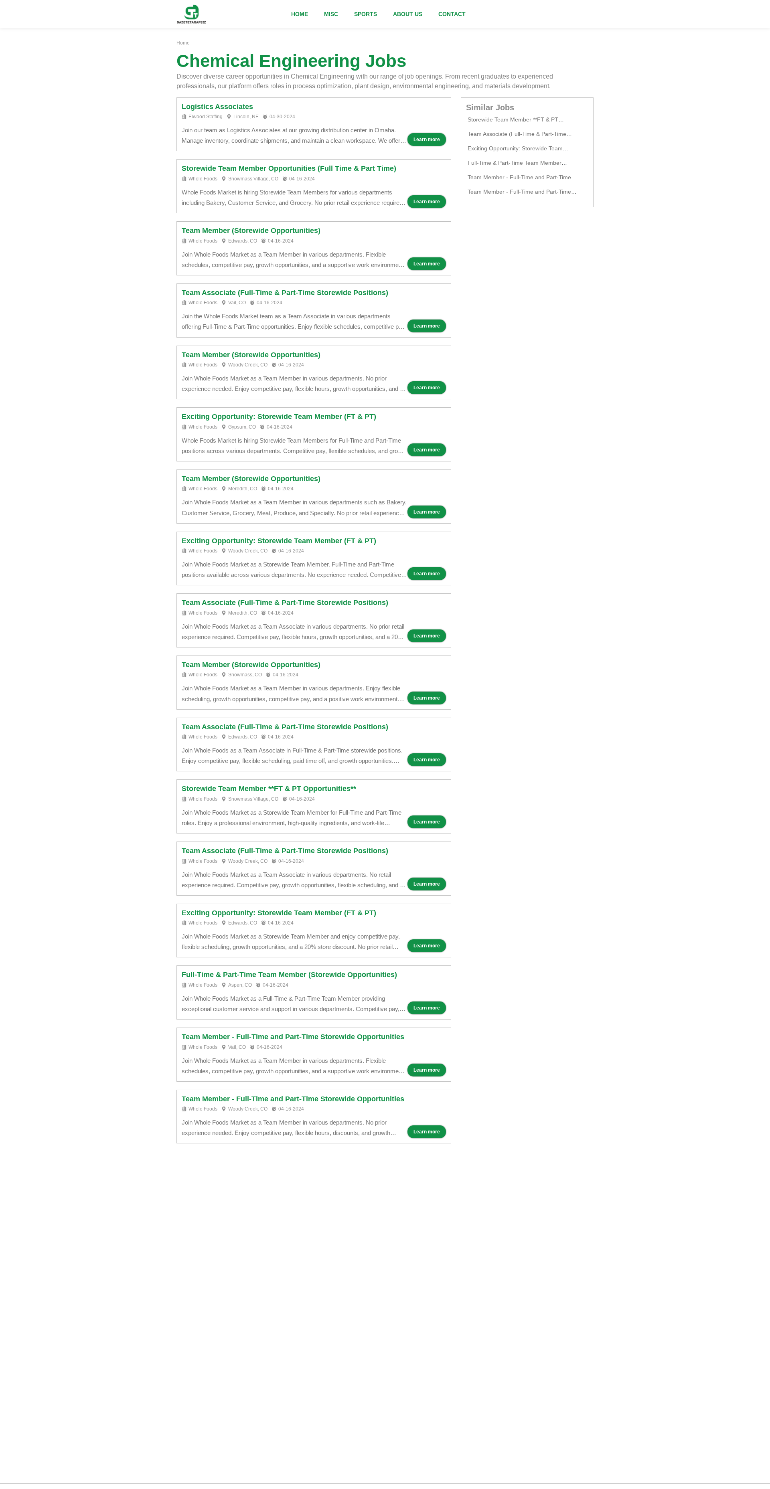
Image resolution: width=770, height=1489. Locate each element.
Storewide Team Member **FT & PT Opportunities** (269, 789)
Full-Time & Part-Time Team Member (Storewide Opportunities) (289, 975)
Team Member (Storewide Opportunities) (251, 231)
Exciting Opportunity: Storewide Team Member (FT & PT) (279, 417)
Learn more (426, 139)
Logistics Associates (217, 107)
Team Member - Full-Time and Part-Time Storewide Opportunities (293, 1037)
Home (299, 14)
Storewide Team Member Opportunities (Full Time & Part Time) (289, 168)
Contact (452, 14)
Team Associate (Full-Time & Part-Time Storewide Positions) (285, 293)
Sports (365, 14)
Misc (331, 14)
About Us (407, 14)
